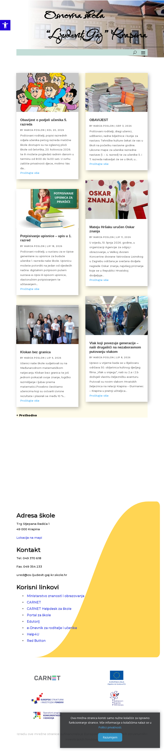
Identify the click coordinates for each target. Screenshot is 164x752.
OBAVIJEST (98, 120)
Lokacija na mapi (29, 537)
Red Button (36, 641)
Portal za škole (39, 615)
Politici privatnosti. (110, 727)
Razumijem (110, 737)
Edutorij (33, 621)
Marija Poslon (34, 130)
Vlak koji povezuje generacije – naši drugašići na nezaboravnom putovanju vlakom (115, 347)
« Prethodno (26, 415)
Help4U (33, 634)
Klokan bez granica (35, 352)
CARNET (34, 602)
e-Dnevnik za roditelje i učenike (52, 628)
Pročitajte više (29, 172)
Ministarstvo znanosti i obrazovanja (55, 596)
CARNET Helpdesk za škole (49, 609)
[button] (5, 25)
